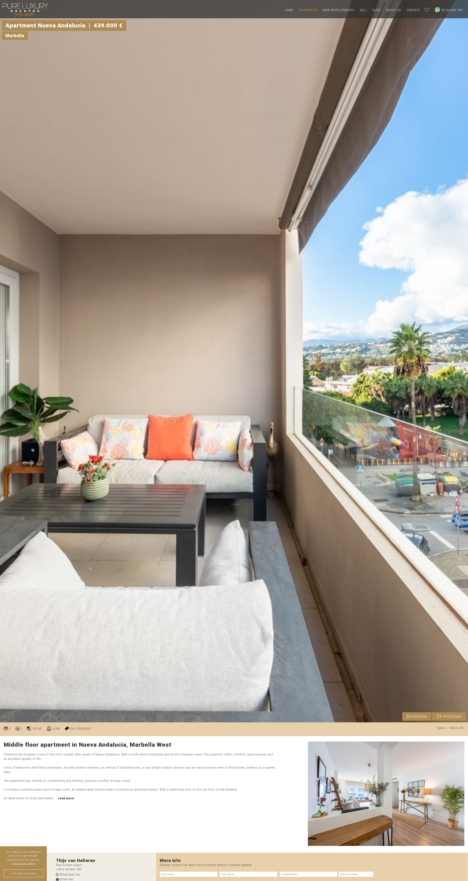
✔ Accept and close (23, 873)
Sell (363, 10)
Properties (308, 10)
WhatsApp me (69, 874)
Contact (413, 10)
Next (460, 361)
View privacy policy (23, 863)
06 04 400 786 (452, 10)
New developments (338, 10)
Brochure (417, 716)
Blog (376, 10)
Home (289, 10)
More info (457, 728)
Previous (7, 361)
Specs (441, 728)
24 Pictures (449, 716)
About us (393, 10)
